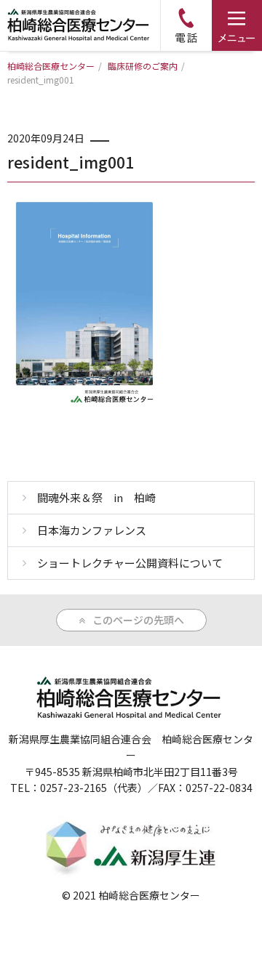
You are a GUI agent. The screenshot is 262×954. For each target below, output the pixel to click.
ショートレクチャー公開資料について (130, 562)
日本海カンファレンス (91, 530)
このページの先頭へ (138, 620)
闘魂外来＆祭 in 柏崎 (96, 497)
